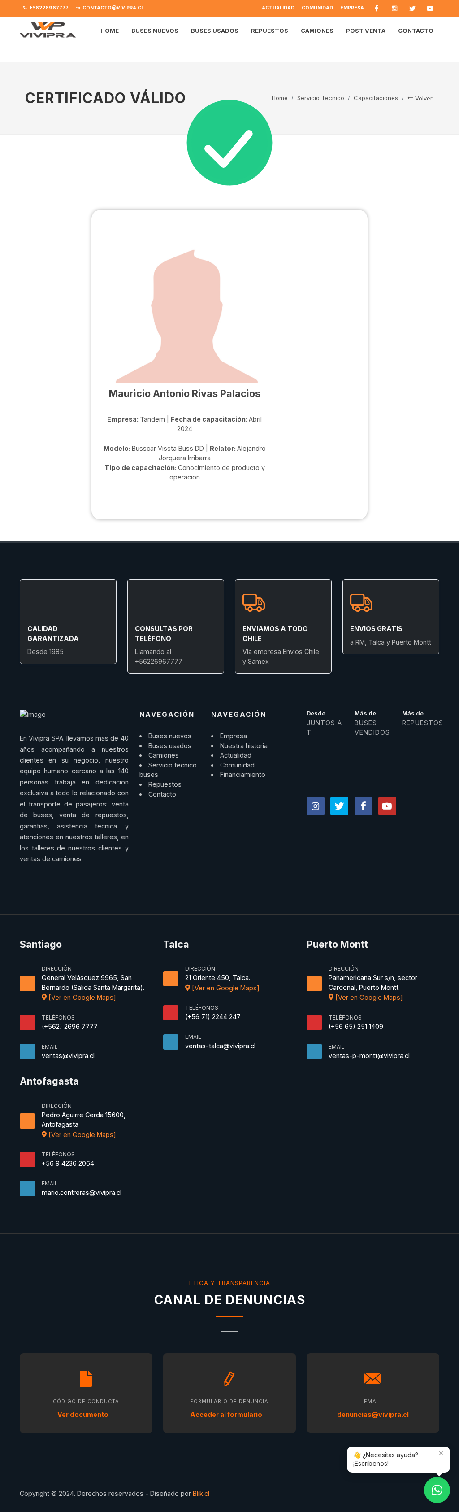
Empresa (352, 8)
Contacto (162, 794)
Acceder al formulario (227, 1414)
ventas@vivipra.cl (68, 1055)
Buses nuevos (169, 736)
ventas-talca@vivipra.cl (220, 1046)
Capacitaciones (376, 97)
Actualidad (278, 8)
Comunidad (317, 8)
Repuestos (165, 784)
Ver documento (83, 1414)
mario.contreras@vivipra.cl (81, 1192)
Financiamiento (242, 774)
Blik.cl (201, 1493)
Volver (423, 98)
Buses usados (169, 745)
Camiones (163, 755)
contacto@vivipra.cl (113, 8)
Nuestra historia (244, 745)
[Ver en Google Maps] (81, 997)
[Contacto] (437, 1490)
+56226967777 (48, 8)
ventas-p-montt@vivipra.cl (369, 1055)
